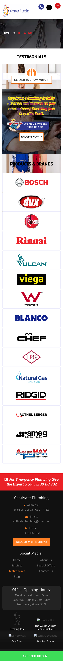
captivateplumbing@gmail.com (31, 521)
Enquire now (49, 7)
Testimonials (17, 571)
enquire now (30, 136)
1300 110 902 (46, 484)
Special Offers (46, 565)
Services (16, 565)
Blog (17, 576)
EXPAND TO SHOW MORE (30, 80)
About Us (46, 560)
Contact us (46, 571)
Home (6, 33)
